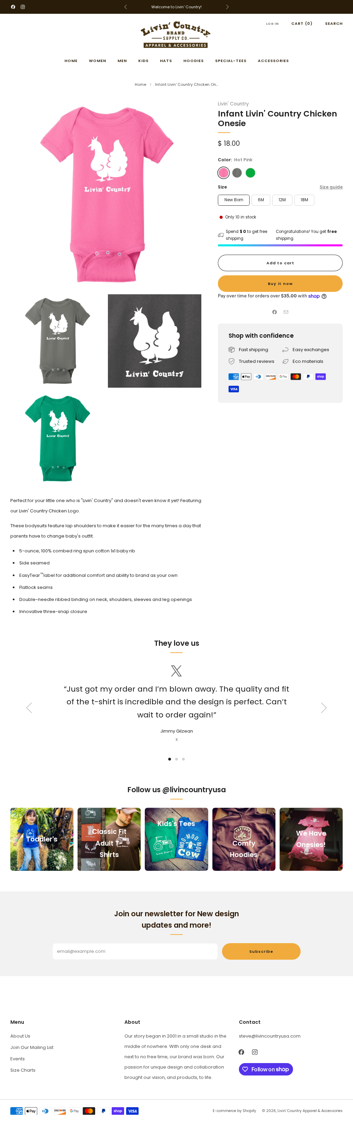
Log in (272, 24)
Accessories (273, 60)
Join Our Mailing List (31, 1047)
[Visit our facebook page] (13, 7)
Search (334, 23)
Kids (143, 60)
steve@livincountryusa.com (270, 1036)
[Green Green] (250, 172)
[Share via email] (286, 312)
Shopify (249, 1110)
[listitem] (176, 7)
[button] (169, 759)
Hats (166, 60)
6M (261, 200)
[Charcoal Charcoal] (237, 172)
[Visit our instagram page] (23, 7)
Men (122, 60)
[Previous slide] (29, 707)
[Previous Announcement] (125, 6)
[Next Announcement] (227, 6)
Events (17, 1058)
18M (304, 200)
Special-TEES (230, 60)
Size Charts (23, 1070)
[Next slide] (324, 707)
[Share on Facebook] (274, 312)
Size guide (331, 187)
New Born (233, 200)
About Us (20, 1036)
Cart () (302, 23)
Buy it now (280, 283)
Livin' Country (233, 104)
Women (97, 60)
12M (282, 200)
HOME (71, 60)
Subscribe (261, 951)
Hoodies (193, 60)
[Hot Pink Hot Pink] (223, 172)
